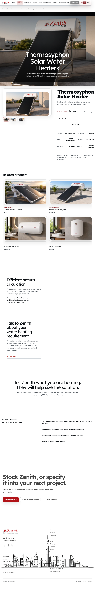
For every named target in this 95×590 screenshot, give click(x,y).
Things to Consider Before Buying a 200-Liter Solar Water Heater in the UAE (67, 422)
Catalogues (53, 544)
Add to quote (81, 118)
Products (9, 9)
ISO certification (55, 563)
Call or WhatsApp (51, 499)
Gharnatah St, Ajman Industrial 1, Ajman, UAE (17, 561)
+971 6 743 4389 (8, 567)
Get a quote (75, 2)
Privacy (78, 581)
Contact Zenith (47, 400)
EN (84, 2)
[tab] (6, 119)
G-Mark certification (56, 568)
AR (88, 2)
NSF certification (55, 571)
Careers (52, 547)
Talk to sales (75, 125)
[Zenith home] (6, 2)
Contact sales (11, 356)
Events (52, 549)
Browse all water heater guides (53, 441)
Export (52, 541)
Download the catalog (31, 499)
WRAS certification (56, 560)
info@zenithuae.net (9, 572)
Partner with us (10, 499)
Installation (53, 535)
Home (3, 9)
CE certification (55, 565)
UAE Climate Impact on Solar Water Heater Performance (63, 429)
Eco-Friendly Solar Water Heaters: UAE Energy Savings (62, 435)
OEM (51, 538)
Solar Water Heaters (20, 9)
